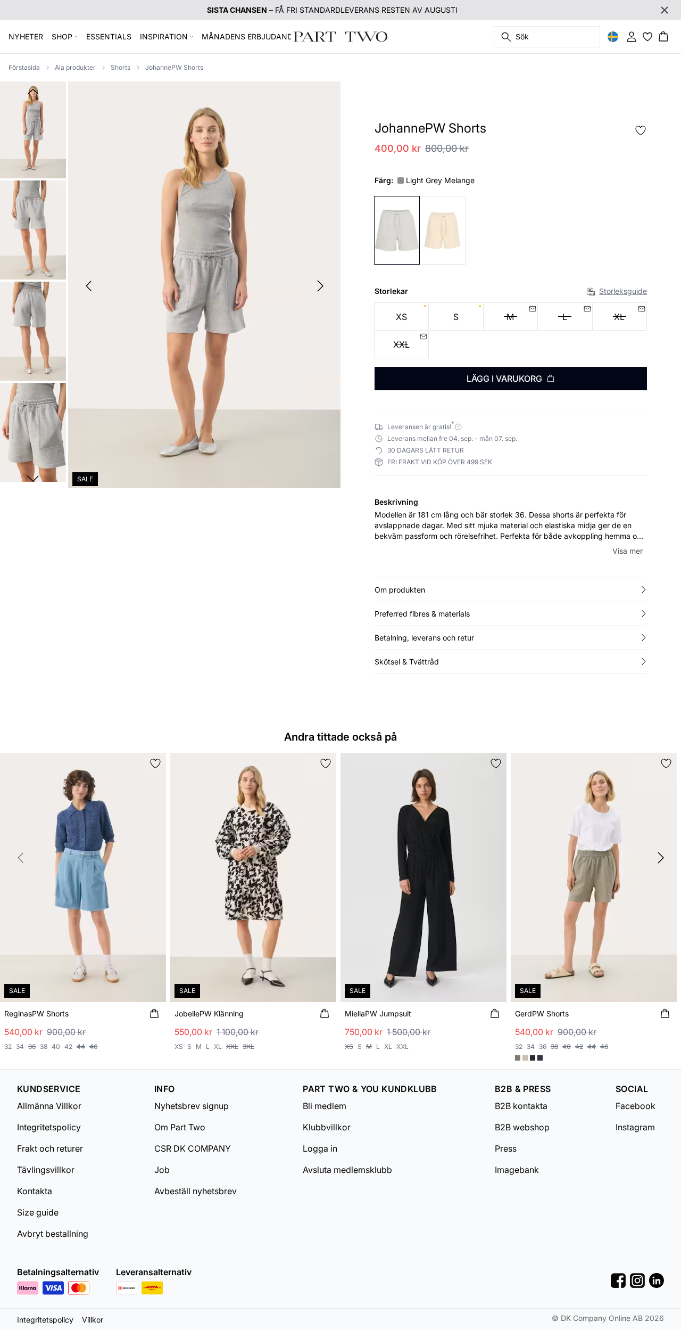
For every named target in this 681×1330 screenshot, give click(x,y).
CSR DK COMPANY (192, 1148)
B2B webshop (522, 1127)
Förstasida (24, 67)
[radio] (401, 316)
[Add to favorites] (640, 130)
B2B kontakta (521, 1106)
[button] (511, 590)
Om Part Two (179, 1127)
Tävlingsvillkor (45, 1169)
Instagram (635, 1127)
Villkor (92, 1319)
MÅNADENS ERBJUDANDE (249, 36)
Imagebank (517, 1169)
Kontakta (34, 1191)
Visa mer (627, 550)
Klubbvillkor (327, 1127)
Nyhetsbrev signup (191, 1106)
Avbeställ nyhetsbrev (195, 1191)
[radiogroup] (511, 330)
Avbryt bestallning (52, 1233)
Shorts (120, 67)
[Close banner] (664, 10)
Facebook (635, 1106)
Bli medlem (324, 1106)
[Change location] (612, 36)
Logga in (320, 1148)
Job (162, 1169)
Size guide (38, 1212)
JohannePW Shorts (174, 67)
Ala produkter (75, 67)
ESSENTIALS (108, 36)
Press (506, 1148)
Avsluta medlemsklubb (347, 1169)
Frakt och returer (50, 1148)
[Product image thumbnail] (33, 128)
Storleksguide (623, 290)
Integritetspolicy (49, 1127)
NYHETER (26, 36)
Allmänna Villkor (49, 1106)
